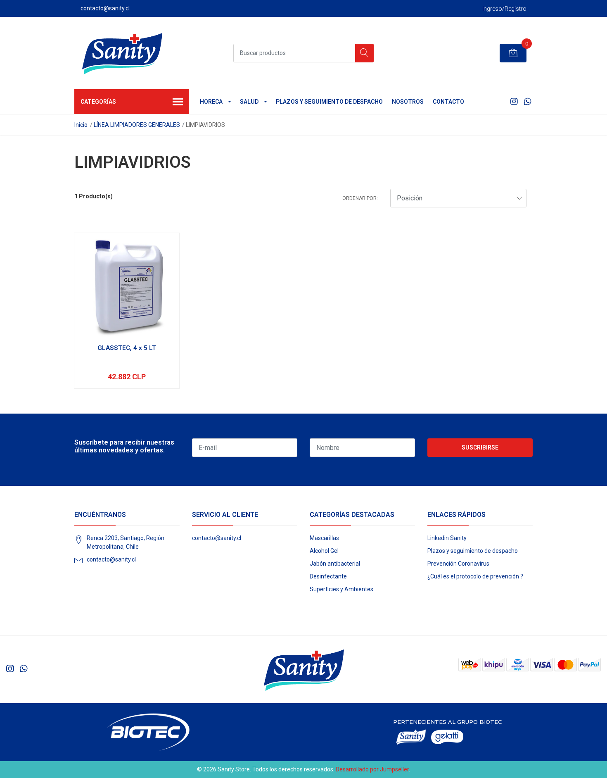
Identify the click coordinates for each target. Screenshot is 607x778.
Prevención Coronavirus (458, 563)
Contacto (448, 101)
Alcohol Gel (324, 550)
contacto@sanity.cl (111, 559)
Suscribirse (480, 447)
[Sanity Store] (122, 52)
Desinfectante (328, 576)
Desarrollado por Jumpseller (372, 769)
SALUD (249, 101)
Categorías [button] (98, 101)
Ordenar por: (360, 198)
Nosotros (408, 101)
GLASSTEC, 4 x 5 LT (126, 348)
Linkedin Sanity (447, 538)
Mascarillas (324, 538)
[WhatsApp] (527, 102)
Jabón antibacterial (335, 563)
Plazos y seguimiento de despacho (329, 101)
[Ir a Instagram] (514, 102)
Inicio (81, 124)
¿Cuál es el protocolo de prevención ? (475, 576)
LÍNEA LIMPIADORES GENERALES (137, 124)
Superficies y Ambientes (341, 589)
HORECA (211, 101)
